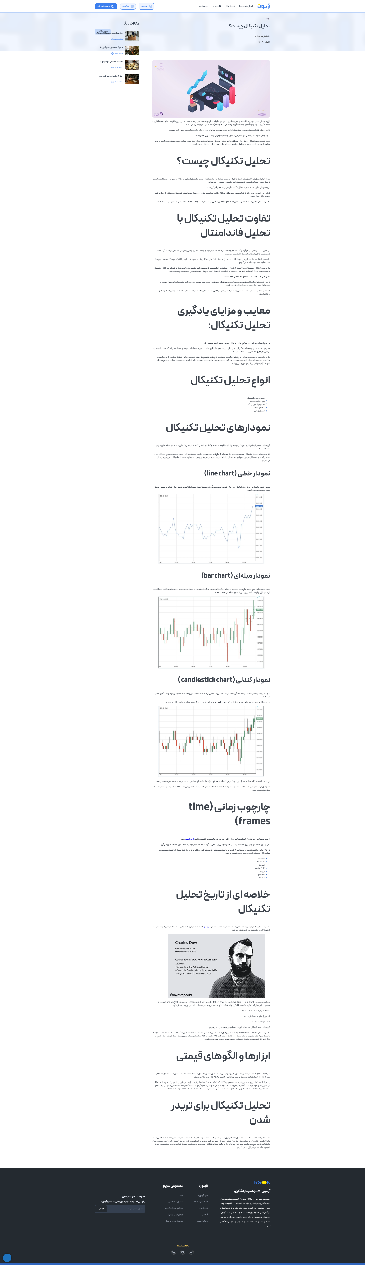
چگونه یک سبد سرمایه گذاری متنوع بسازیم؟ (110, 33)
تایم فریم (189, 839)
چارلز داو (207, 927)
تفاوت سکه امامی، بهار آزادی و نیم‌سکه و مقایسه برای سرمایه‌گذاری (109, 61)
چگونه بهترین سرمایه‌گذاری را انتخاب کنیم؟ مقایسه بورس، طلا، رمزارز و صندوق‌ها (110, 76)
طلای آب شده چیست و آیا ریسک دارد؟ (111, 47)
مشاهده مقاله (118, 39)
